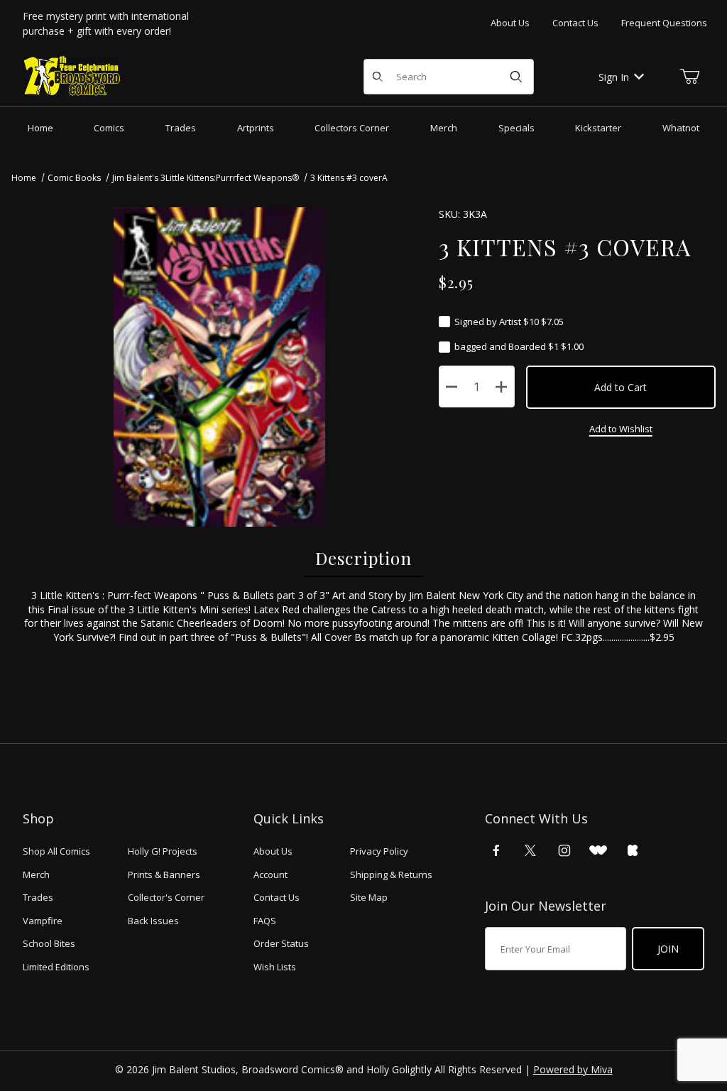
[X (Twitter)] (530, 850)
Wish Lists (274, 966)
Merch (36, 874)
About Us (510, 22)
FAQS (264, 920)
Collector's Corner (166, 897)
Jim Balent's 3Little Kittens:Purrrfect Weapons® (205, 178)
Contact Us (575, 22)
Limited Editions (56, 966)
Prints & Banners (164, 874)
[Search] (516, 77)
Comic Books (74, 178)
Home (23, 178)
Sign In (613, 77)
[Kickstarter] (632, 850)
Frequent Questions (664, 22)
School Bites (49, 943)
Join (668, 948)
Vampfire (42, 920)
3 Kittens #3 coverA (349, 178)
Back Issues (153, 920)
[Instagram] (564, 850)
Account (270, 874)
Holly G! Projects (162, 851)
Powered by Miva (573, 1069)
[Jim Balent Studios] (72, 75)
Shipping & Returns (391, 874)
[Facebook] (496, 850)
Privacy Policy (379, 851)
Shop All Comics (56, 851)
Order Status (281, 943)
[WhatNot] (598, 850)
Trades (38, 897)
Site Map (369, 897)
